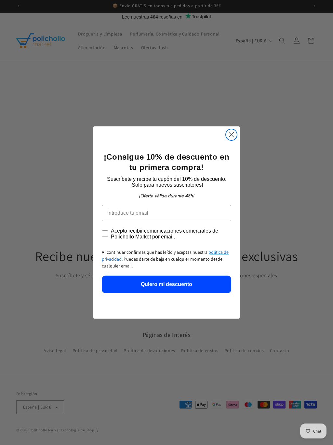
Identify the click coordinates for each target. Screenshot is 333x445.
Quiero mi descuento (166, 284)
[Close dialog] (231, 134)
